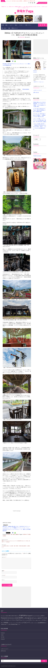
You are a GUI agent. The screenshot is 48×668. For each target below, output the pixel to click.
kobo (40, 615)
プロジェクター (10, 622)
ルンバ (27, 622)
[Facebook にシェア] (12, 61)
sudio (24, 618)
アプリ (23, 620)
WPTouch (34, 618)
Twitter (44, 68)
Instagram (3, 639)
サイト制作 (35, 620)
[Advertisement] (16, 596)
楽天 (3, 624)
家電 (6, 25)
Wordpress (28, 618)
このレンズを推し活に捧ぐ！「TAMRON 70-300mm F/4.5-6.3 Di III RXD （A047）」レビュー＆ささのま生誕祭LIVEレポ (39, 126)
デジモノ (21, 25)
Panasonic (4, 618)
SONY (21, 618)
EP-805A (15, 615)
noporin (28, 37)
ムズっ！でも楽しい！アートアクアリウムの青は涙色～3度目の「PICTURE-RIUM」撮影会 (39, 120)
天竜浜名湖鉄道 (25, 89)
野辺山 (10, 624)
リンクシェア (20, 622)
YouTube (2, 637)
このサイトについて (37, 90)
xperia (39, 618)
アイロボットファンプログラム (13, 620)
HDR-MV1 (34, 615)
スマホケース (40, 620)
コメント (4, 557)
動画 (14, 534)
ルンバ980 (31, 622)
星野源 (41, 622)
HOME (2, 25)
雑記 (9, 28)
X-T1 (27, 534)
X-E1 (37, 618)
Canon (7, 615)
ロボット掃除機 (37, 622)
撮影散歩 (17, 534)
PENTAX (9, 618)
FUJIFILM (8, 534)
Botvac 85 (4, 615)
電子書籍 (12, 624)
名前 (3, 570)
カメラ (11, 25)
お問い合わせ (36, 92)
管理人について (15, 28)
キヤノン (31, 620)
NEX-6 (42, 615)
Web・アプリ (28, 25)
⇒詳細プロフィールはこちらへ (38, 81)
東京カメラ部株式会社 (18, 70)
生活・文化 (3, 28)
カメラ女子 (26, 620)
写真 (16, 25)
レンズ (34, 622)
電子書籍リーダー (17, 624)
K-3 (36, 615)
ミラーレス (14, 622)
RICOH (13, 618)
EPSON (18, 615)
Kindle (38, 615)
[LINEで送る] (15, 61)
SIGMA (17, 618)
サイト (3, 579)
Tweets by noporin (37, 155)
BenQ (1, 615)
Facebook (35, 70)
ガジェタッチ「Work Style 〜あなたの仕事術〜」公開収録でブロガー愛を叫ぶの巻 (39, 115)
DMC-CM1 (11, 615)
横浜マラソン (6, 624)
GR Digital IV (29, 615)
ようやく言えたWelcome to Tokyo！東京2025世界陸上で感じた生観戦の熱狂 (39, 110)
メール (3, 575)
